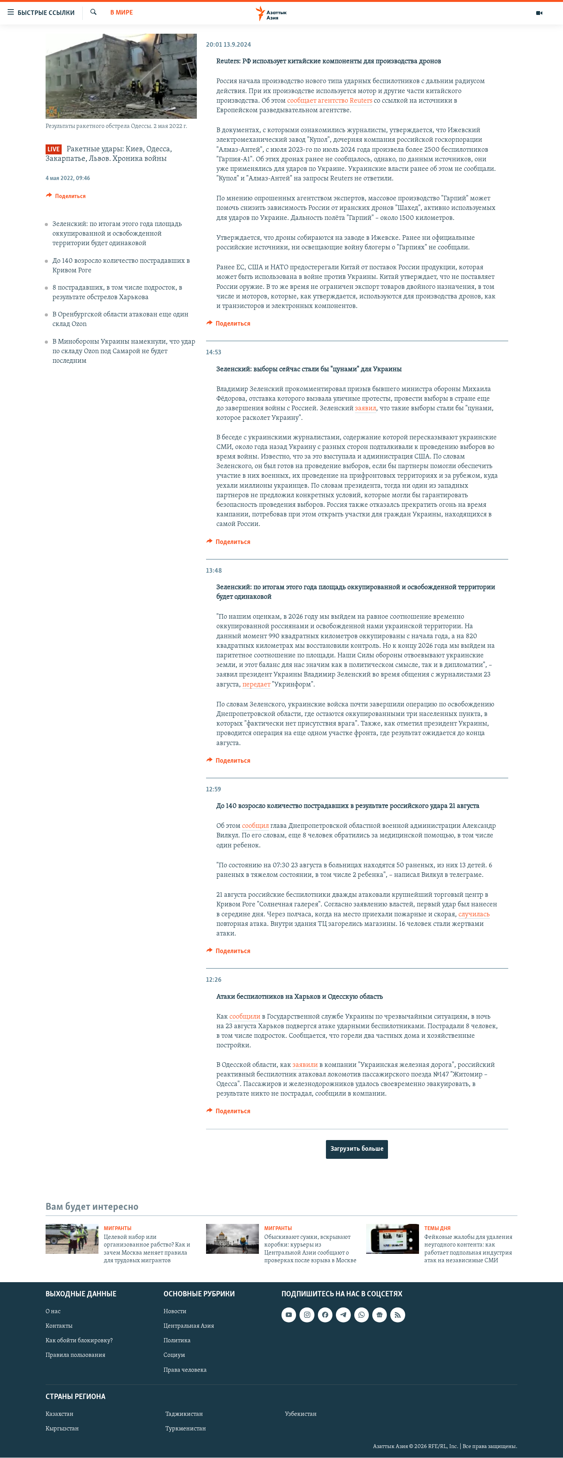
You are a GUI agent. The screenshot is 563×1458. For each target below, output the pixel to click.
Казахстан (60, 1414)
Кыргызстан (62, 1429)
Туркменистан (185, 1429)
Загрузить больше (357, 1149)
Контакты (59, 1327)
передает (256, 684)
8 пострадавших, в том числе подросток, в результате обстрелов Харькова (117, 293)
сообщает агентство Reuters (329, 101)
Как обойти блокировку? (79, 1341)
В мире (121, 13)
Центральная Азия (189, 1327)
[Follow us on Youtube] (289, 1315)
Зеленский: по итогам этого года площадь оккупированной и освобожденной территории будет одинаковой (117, 234)
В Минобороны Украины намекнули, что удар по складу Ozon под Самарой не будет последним (123, 352)
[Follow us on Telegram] (343, 1315)
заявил (365, 408)
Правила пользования (75, 1356)
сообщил (255, 826)
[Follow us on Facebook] (325, 1315)
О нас (53, 1312)
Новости (175, 1312)
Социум (174, 1356)
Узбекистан (301, 1414)
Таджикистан (184, 1414)
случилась (474, 914)
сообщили (244, 1017)
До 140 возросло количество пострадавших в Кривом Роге (121, 266)
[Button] (66, 198)
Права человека (185, 1370)
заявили (305, 1065)
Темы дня (437, 1229)
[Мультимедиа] (539, 13)
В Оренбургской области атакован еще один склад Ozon (120, 319)
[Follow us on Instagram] (307, 1315)
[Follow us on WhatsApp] (361, 1315)
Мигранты (117, 1229)
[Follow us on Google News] (379, 1315)
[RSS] (397, 1315)
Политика (177, 1341)
